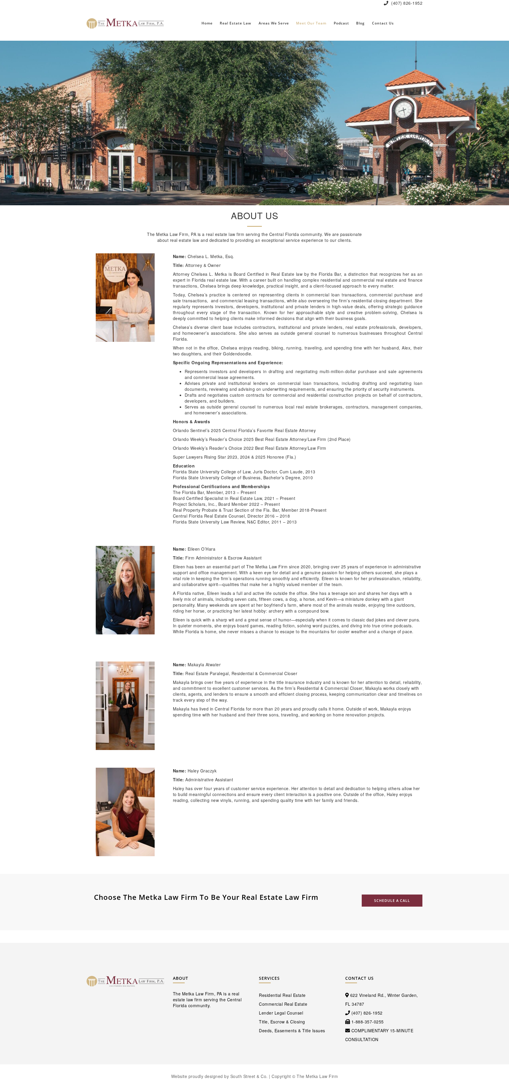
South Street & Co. (249, 1076)
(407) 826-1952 (406, 3)
